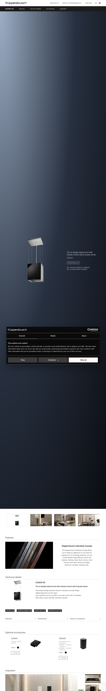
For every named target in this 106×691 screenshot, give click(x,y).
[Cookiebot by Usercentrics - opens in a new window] (89, 329)
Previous (4, 645)
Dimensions (42, 619)
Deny (23, 360)
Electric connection (77, 619)
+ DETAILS (15, 653)
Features (22, 9)
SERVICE (88, 3)
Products (54, 3)
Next (102, 645)
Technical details (35, 9)
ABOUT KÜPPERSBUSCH (72, 3)
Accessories (50, 9)
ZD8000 (62, 638)
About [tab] (84, 336)
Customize (52, 360)
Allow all (83, 360)
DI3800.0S (9, 9)
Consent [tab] (22, 336)
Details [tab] (53, 336)
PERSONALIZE (73, 263)
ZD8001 (14, 638)
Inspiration (63, 9)
